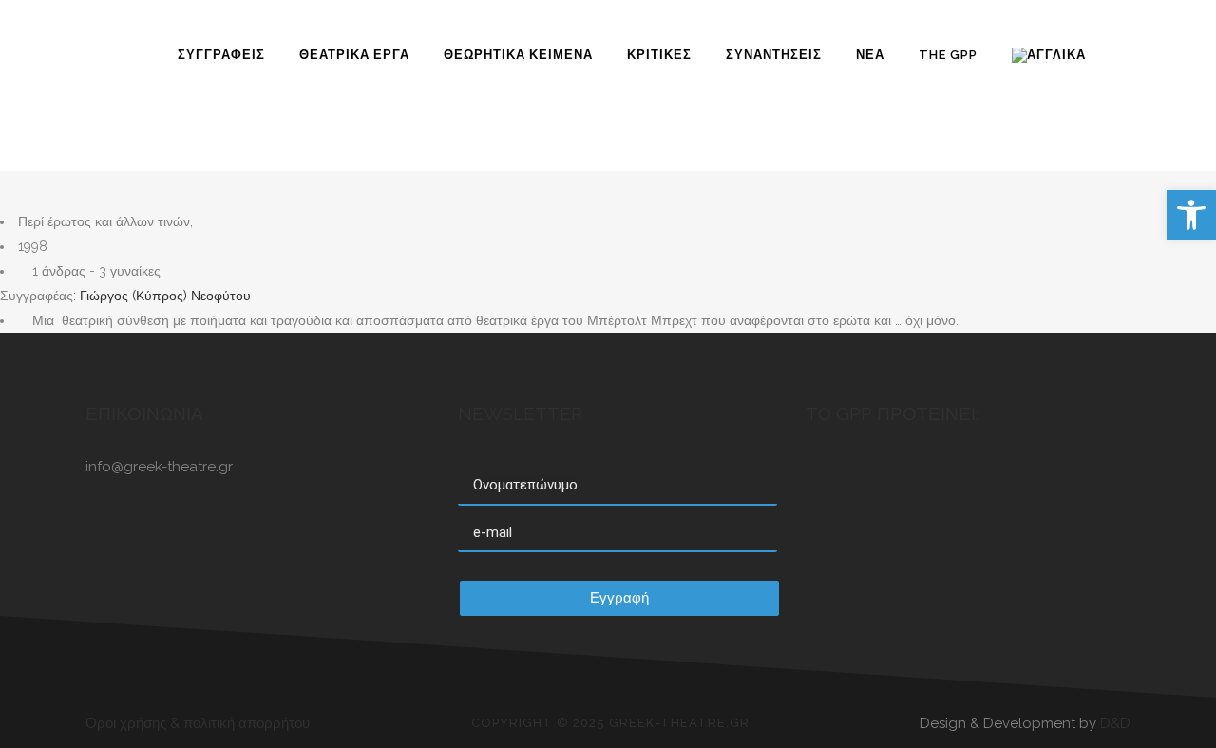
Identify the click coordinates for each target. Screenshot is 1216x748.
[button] (1191, 215)
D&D (1115, 723)
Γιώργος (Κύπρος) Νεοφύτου (163, 295)
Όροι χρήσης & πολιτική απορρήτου (198, 723)
